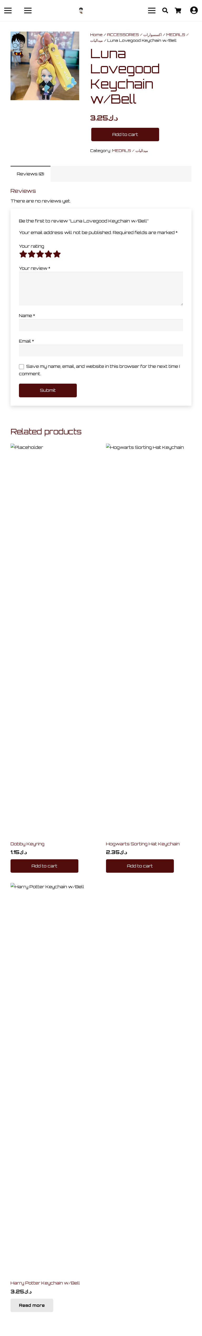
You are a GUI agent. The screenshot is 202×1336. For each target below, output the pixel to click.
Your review (34, 268)
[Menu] (8, 10)
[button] (44, 866)
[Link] (81, 10)
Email (26, 341)
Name (27, 315)
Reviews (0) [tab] (30, 173)
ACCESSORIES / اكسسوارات (134, 34)
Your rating (31, 246)
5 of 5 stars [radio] (57, 254)
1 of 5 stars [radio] (23, 254)
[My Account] (194, 11)
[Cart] (177, 10)
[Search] (165, 11)
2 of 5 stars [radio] (31, 254)
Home (96, 34)
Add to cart (125, 134)
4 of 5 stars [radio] (48, 254)
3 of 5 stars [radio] (40, 254)
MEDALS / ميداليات (130, 150)
